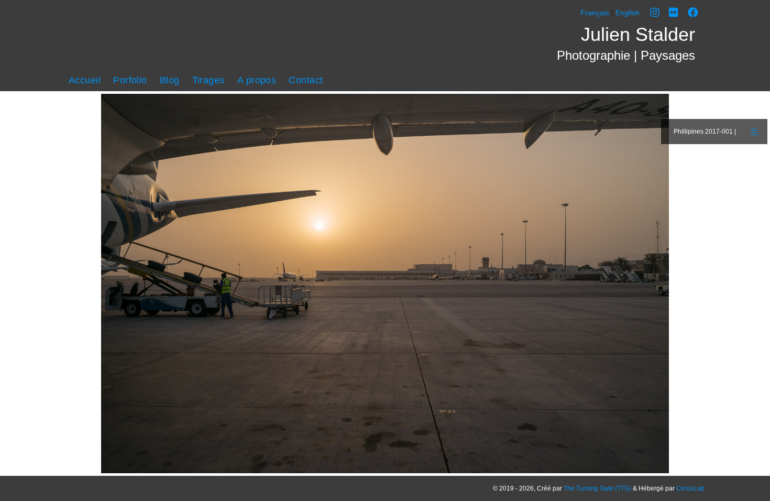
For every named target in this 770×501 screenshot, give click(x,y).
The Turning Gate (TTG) (597, 488)
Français (594, 12)
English (627, 12)
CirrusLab (690, 488)
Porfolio (130, 80)
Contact (306, 80)
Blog (170, 80)
